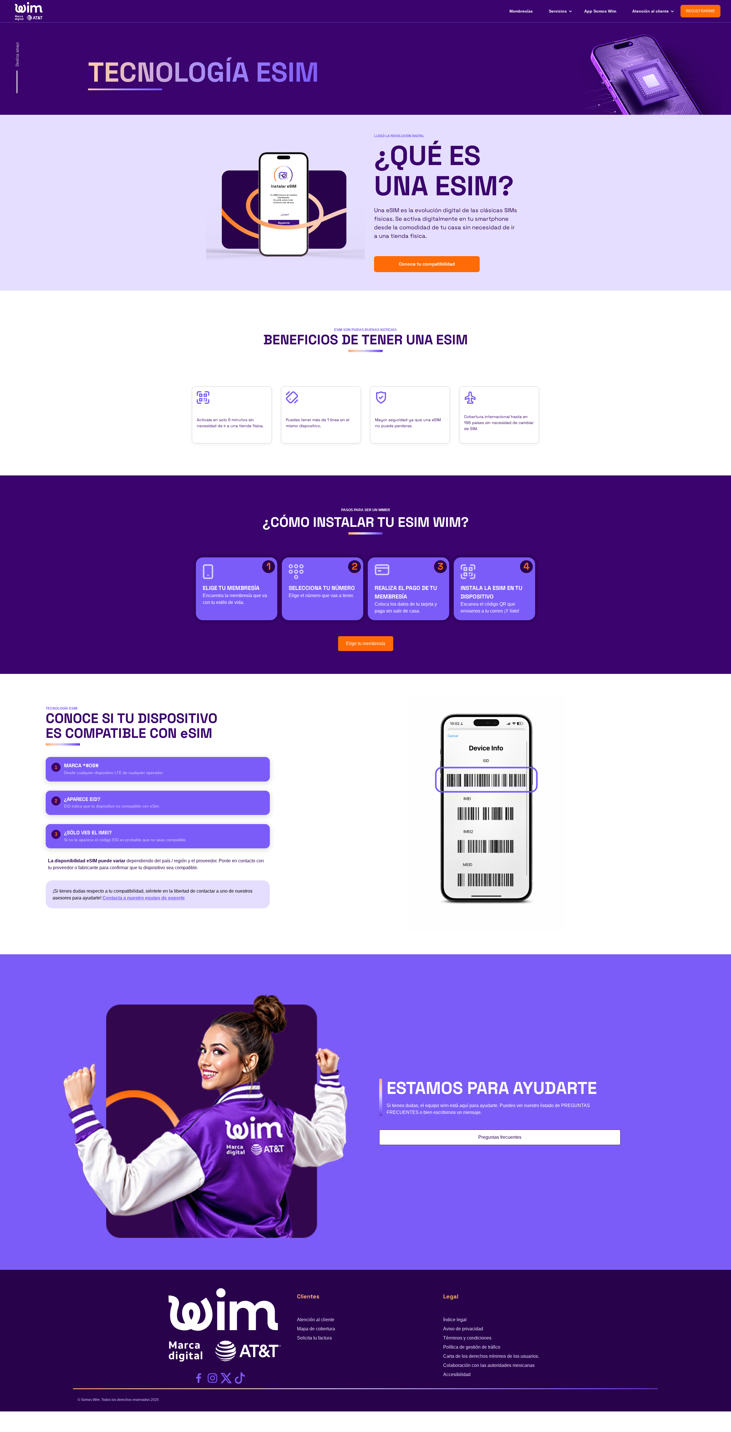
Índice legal (455, 1319)
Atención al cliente (650, 11)
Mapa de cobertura (316, 1328)
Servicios (558, 11)
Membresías (521, 11)
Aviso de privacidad (463, 1328)
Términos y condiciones (467, 1337)
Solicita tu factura (314, 1337)
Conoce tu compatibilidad (427, 264)
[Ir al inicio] (27, 10)
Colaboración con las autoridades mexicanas (489, 1365)
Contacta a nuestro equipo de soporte (144, 897)
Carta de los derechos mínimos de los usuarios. (491, 1356)
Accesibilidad (457, 1374)
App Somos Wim (600, 11)
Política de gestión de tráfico (471, 1347)
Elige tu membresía (365, 643)
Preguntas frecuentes (499, 1137)
